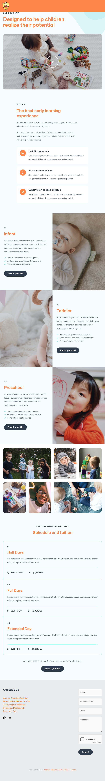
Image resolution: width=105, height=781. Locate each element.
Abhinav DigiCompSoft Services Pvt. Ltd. (60, 770)
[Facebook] (4, 717)
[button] (52, 61)
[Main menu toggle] (99, 6)
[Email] (10, 717)
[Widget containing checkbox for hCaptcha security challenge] (90, 739)
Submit (85, 752)
